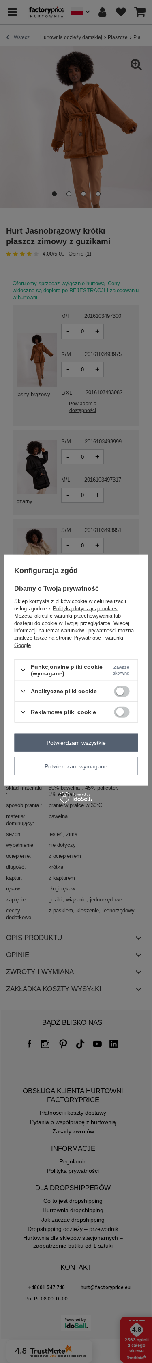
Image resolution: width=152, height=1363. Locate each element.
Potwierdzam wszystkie (76, 742)
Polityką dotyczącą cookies (85, 608)
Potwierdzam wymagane (76, 766)
